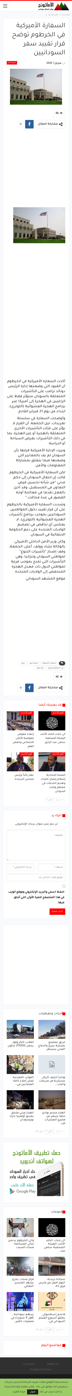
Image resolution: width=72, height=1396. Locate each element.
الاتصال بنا (29, 1364)
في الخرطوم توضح (55, 668)
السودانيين (33, 663)
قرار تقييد (40, 668)
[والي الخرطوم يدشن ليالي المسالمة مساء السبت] (20, 1227)
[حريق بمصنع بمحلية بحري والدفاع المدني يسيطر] (51, 1029)
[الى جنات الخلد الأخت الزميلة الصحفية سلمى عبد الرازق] (51, 720)
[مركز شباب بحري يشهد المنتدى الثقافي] (20, 1266)
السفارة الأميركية (49, 663)
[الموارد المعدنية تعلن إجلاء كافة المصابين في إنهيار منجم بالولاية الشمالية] (20, 1064)
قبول (32, 1392)
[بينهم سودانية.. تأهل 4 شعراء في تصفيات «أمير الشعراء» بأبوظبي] (20, 1301)
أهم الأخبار (12, 63)
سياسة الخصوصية (40, 1369)
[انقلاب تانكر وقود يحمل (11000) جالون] (20, 1029)
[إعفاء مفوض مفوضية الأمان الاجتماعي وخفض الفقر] (20, 720)
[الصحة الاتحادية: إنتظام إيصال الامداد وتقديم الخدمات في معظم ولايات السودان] (51, 761)
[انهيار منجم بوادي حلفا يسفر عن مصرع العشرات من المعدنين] (51, 1099)
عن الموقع (52, 1364)
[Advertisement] (36, 169)
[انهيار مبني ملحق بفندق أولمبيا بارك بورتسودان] (20, 1099)
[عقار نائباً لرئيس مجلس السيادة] (20, 761)
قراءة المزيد (18, 1392)
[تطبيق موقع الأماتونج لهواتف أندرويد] (36, 1172)
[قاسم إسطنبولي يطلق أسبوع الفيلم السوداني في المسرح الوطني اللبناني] (51, 1301)
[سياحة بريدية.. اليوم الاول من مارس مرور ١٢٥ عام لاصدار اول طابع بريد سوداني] (51, 1266)
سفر (23, 663)
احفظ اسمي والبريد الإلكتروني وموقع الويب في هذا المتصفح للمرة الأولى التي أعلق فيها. (36, 897)
